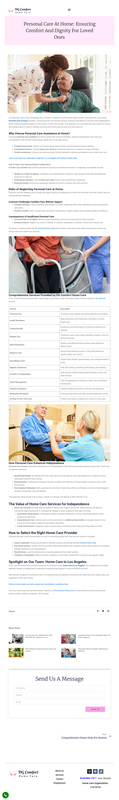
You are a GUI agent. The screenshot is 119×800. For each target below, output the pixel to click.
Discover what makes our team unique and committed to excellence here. (38, 584)
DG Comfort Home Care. (86, 543)
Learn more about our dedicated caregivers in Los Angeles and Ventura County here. (43, 158)
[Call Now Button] (5, 795)
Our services (100, 298)
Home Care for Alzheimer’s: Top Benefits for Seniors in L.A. (39, 636)
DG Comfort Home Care (45, 228)
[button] (69, 10)
